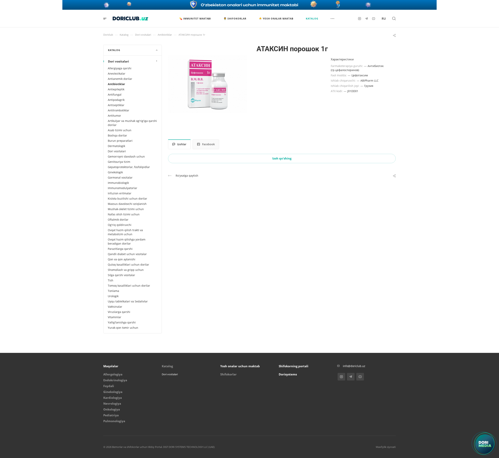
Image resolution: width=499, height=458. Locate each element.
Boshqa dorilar (117, 135)
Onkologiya (111, 409)
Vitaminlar (114, 317)
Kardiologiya (112, 398)
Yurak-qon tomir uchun (123, 327)
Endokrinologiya (115, 380)
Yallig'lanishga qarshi (122, 322)
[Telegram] (366, 18)
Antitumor (114, 115)
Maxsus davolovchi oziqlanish (127, 204)
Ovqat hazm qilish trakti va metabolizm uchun (125, 232)
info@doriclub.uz (354, 366)
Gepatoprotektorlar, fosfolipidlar (129, 167)
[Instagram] (359, 18)
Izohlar (181, 144)
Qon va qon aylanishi (121, 259)
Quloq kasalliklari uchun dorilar (128, 264)
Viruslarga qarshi (119, 312)
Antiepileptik (116, 89)
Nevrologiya (112, 403)
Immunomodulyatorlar (122, 188)
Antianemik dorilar (120, 79)
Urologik (113, 296)
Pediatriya (111, 415)
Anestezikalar (116, 73)
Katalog (167, 366)
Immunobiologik (118, 183)
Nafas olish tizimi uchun (124, 214)
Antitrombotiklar (118, 110)
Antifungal (114, 94)
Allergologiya (112, 374)
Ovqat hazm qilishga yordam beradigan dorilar (126, 241)
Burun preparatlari (120, 141)
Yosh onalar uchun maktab (240, 366)
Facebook (208, 144)
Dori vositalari (118, 61)
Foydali (108, 386)
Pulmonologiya (114, 421)
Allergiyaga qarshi (119, 68)
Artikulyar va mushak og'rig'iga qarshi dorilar (132, 123)
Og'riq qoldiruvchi (119, 225)
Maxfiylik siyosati (386, 447)
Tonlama (113, 291)
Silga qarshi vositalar (121, 275)
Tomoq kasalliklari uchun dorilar (129, 285)
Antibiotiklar (116, 84)
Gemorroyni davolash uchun (126, 156)
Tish (110, 280)
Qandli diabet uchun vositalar (127, 254)
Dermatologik (116, 146)
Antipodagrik (116, 100)
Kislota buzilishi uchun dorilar (127, 198)
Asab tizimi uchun (119, 130)
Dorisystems (288, 374)
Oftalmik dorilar (118, 219)
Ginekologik (115, 172)
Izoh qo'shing (281, 158)
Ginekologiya (112, 392)
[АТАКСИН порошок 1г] (207, 84)
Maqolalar (110, 366)
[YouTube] (373, 18)
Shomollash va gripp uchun (126, 270)
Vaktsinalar (115, 306)
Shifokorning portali (293, 366)
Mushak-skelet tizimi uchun (126, 209)
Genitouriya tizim (119, 162)
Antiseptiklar (116, 105)
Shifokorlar (228, 374)
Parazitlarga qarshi (120, 249)
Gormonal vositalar (120, 177)
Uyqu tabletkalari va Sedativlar (128, 301)
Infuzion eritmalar (119, 193)
